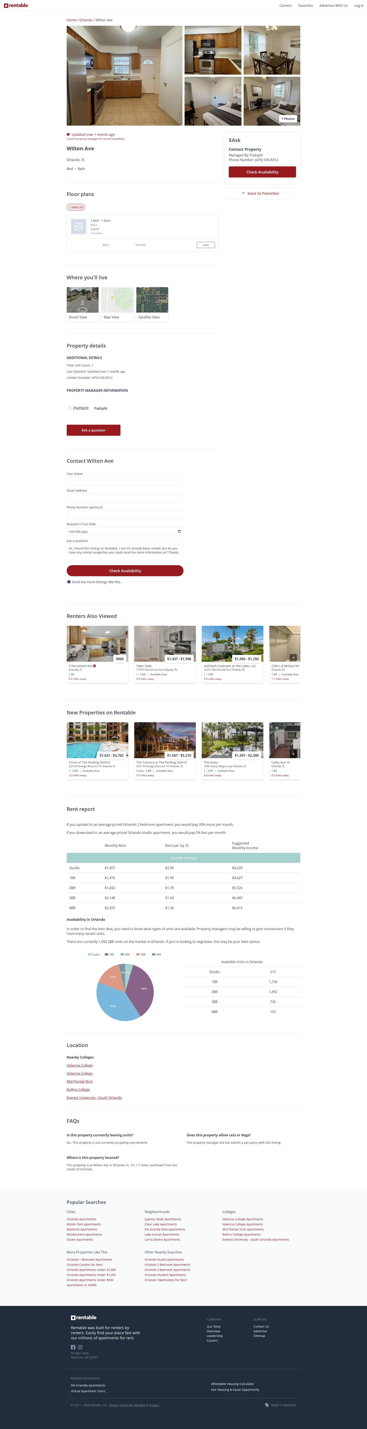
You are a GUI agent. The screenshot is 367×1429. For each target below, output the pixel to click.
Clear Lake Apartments (161, 1224)
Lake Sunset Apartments (162, 1234)
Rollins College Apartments (241, 1234)
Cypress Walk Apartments (163, 1219)
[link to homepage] (137, 1317)
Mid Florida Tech (80, 1081)
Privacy (154, 1405)
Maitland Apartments (82, 1229)
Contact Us (261, 1326)
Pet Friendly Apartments (88, 1385)
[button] (124, 76)
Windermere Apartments (84, 1234)
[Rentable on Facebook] (74, 1349)
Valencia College (80, 1065)
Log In (359, 5)
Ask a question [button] (93, 430)
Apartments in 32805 (81, 1285)
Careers (285, 5)
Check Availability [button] (262, 172)
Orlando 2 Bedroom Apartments (167, 1265)
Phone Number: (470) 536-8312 (253, 160)
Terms (113, 1405)
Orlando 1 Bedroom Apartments (89, 1259)
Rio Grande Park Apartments (165, 1229)
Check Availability (125, 570)
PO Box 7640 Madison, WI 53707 (84, 1355)
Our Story (213, 1326)
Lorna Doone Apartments (162, 1239)
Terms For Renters (132, 1405)
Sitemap (259, 1336)
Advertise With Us (333, 5)
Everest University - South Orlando (94, 1097)
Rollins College (78, 1089)
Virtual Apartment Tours (88, 1391)
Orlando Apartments (81, 1219)
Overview (213, 1331)
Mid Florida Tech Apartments (243, 1229)
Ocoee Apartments (80, 1239)
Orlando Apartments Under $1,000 (91, 1270)
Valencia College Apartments (242, 1219)
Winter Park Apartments (84, 1224)
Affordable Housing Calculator (232, 1384)
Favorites (305, 5)
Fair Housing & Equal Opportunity (235, 1390)
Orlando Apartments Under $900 (90, 1280)
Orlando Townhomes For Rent (166, 1280)
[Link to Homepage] (16, 5)
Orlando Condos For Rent (85, 1265)
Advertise (260, 1331)
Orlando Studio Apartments (164, 1259)
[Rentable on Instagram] (81, 1349)
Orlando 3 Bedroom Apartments (167, 1270)
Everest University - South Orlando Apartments (255, 1239)
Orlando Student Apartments (165, 1275)
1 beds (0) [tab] (76, 207)
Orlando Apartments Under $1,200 (91, 1275)
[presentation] (293, 657)
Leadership (215, 1336)
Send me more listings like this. (96, 582)
